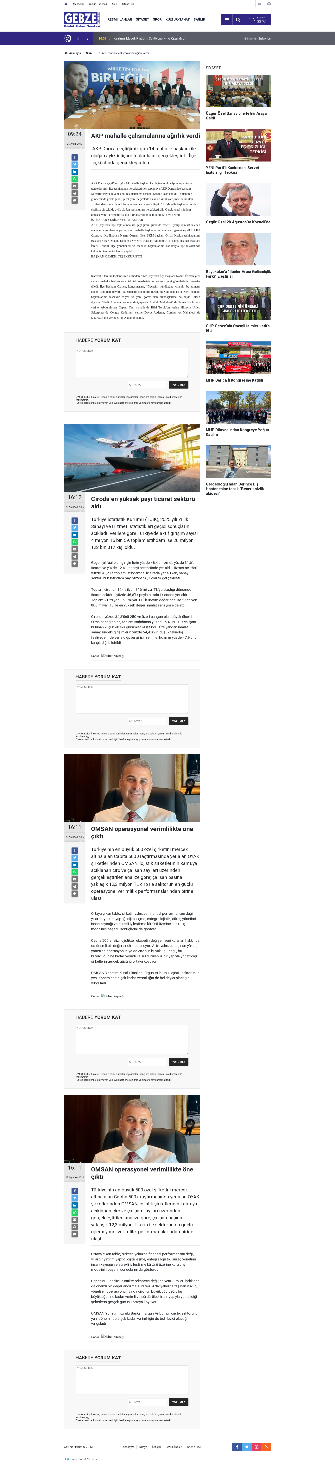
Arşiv (114, 4)
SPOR (157, 19)
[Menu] (226, 19)
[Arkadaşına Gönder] (75, 186)
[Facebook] (75, 157)
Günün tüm (257, 38)
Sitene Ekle (128, 4)
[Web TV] (259, 4)
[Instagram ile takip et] (256, 1447)
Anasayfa (75, 53)
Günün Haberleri (98, 4)
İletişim (156, 1447)
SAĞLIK (199, 19)
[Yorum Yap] (75, 200)
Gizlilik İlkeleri (174, 1447)
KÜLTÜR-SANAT (178, 19)
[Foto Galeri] (269, 4)
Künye (143, 1447)
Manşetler (78, 4)
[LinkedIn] (75, 172)
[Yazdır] (75, 193)
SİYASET (142, 19)
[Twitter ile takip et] (247, 1447)
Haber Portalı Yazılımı (84, 1459)
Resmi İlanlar (120, 19)
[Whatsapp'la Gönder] (75, 179)
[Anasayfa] (66, 4)
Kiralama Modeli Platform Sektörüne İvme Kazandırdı (149, 38)
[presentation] (78, 38)
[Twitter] (75, 165)
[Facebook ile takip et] (237, 1447)
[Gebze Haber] (82, 19)
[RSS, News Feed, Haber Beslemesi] (266, 1447)
